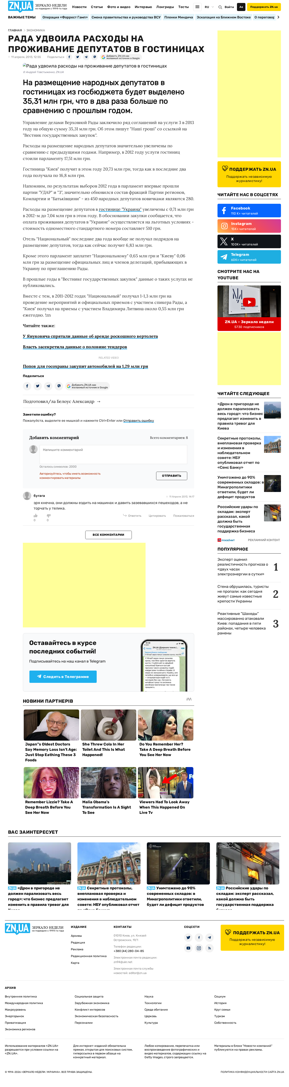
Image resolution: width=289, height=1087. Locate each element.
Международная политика (24, 1003)
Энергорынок (14, 1016)
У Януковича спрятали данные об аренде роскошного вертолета (90, 336)
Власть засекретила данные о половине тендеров (75, 346)
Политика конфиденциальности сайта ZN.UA (252, 1071)
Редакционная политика (89, 956)
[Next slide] (277, 17)
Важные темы (22, 17)
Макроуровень (15, 1009)
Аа (241, 6)
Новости (79, 7)
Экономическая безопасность (96, 1016)
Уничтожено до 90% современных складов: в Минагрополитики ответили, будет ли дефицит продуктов (240, 487)
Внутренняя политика (21, 996)
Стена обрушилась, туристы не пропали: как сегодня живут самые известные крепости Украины (243, 593)
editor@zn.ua (138, 973)
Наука (148, 996)
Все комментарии (108, 535)
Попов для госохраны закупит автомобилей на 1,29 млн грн (85, 366)
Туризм (219, 1016)
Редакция (78, 942)
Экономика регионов (20, 1029)
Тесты (183, 7)
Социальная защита (89, 996)
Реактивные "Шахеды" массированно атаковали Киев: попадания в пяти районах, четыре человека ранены (241, 623)
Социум (220, 996)
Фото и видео (118, 7)
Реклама (77, 949)
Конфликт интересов (90, 1009)
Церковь (150, 1016)
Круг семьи (222, 1009)
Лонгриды (165, 7)
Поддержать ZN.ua (264, 6)
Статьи (97, 7)
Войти (229, 7)
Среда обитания (156, 1009)
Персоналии (84, 1023)
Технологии (153, 1003)
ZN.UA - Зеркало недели (249, 322)
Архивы (76, 936)
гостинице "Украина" (120, 209)
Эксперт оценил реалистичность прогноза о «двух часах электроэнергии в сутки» (242, 566)
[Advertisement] (84, 585)
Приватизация (15, 1023)
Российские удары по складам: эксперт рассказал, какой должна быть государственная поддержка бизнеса (237, 518)
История (220, 1003)
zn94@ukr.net (123, 962)
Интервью (143, 7)
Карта (75, 963)
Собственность (225, 1023)
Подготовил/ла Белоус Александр (58, 401)
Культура (151, 1023)
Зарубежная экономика (92, 1003)
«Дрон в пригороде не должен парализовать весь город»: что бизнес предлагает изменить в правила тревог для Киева (240, 416)
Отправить (171, 476)
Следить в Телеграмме (66, 676)
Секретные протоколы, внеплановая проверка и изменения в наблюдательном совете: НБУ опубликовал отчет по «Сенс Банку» (239, 453)
